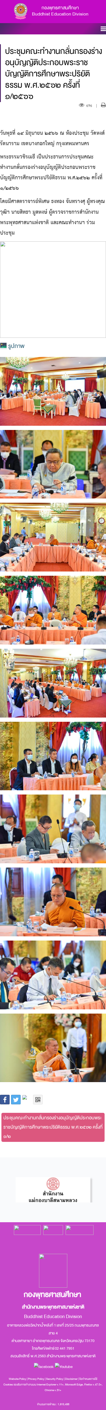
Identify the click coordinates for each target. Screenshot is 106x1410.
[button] (103, 29)
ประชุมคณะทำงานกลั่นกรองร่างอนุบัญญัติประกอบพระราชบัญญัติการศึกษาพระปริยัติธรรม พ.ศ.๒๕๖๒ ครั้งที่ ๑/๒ (53, 1127)
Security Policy (54, 1379)
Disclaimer (71, 1379)
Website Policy (17, 1379)
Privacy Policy (36, 1379)
